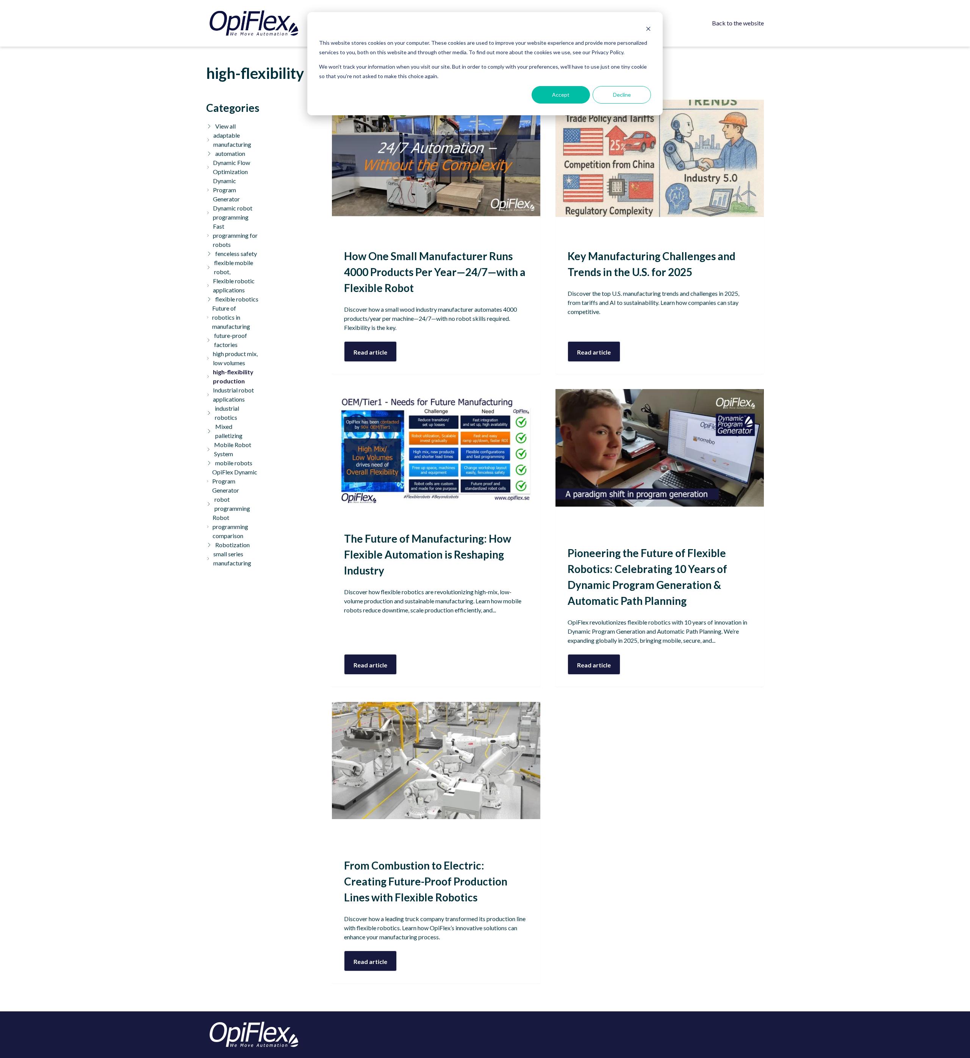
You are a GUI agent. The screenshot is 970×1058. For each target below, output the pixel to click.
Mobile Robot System (232, 449)
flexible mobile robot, (233, 267)
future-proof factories (230, 340)
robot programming (232, 504)
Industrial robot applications (233, 394)
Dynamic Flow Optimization (231, 167)
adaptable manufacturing (232, 140)
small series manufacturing (232, 558)
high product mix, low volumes (235, 358)
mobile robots (233, 462)
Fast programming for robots (235, 235)
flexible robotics (236, 299)
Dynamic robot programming (232, 212)
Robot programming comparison (230, 526)
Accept (560, 94)
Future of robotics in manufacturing (231, 317)
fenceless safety (236, 253)
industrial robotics (227, 413)
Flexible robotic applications (234, 285)
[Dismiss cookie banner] (648, 28)
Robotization (232, 544)
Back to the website (738, 23)
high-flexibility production (233, 376)
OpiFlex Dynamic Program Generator (234, 481)
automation (230, 153)
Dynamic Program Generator (226, 189)
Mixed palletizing (228, 431)
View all (225, 126)
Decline (622, 94)
